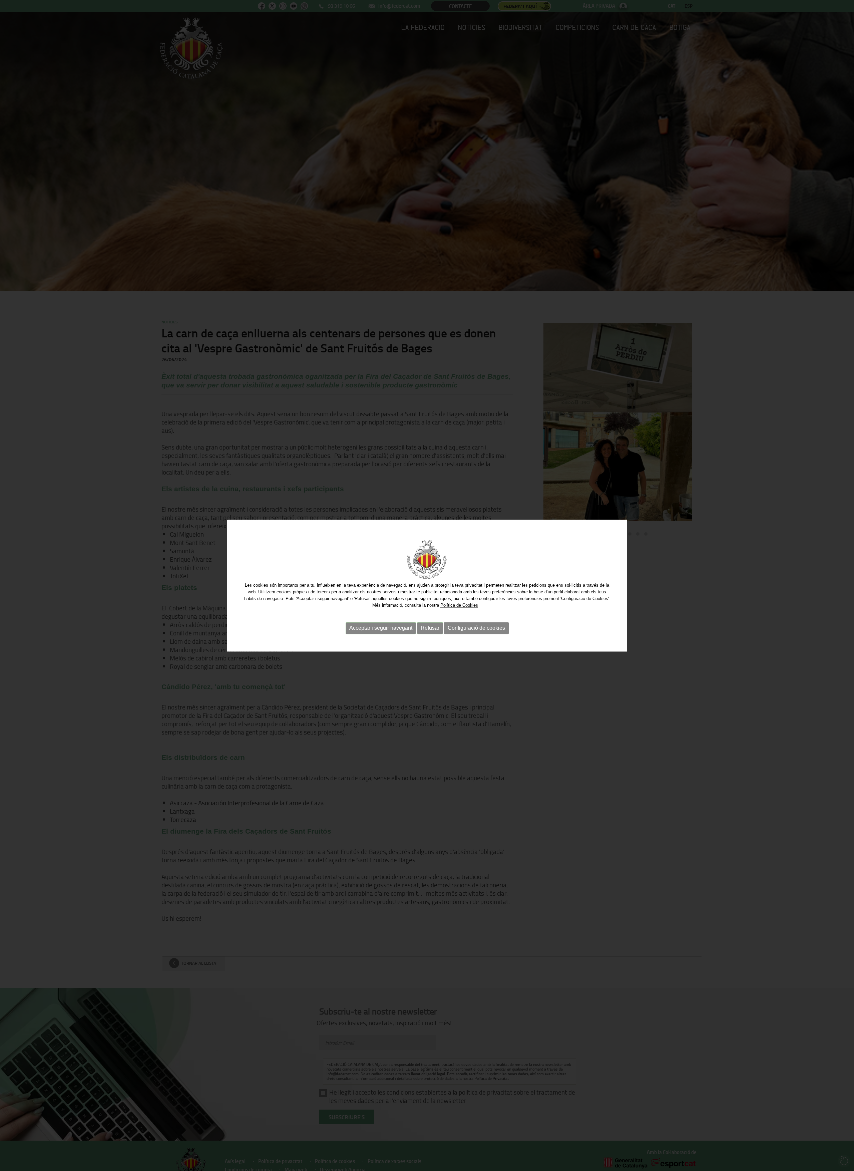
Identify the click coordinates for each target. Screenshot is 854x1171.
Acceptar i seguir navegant (380, 628)
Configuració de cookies (476, 628)
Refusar (430, 628)
